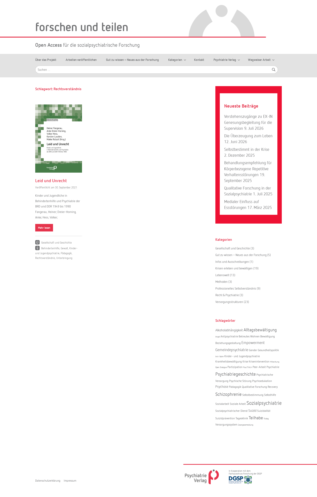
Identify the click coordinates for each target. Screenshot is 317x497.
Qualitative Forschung (254, 387)
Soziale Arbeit (238, 404)
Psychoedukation (262, 381)
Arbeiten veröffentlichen (81, 60)
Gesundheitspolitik (268, 350)
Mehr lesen (44, 227)
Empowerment (253, 342)
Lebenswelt (222, 275)
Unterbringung (64, 257)
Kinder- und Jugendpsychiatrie (242, 356)
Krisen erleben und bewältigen (234, 268)
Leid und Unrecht (51, 180)
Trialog (266, 418)
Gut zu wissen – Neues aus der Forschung (132, 60)
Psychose (221, 386)
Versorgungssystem (226, 424)
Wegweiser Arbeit (259, 60)
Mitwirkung (274, 361)
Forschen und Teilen (81, 26)
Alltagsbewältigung (260, 329)
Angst (217, 336)
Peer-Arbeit (259, 367)
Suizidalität (263, 411)
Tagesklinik (242, 418)
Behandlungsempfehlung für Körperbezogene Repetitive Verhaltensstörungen (248, 168)
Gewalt (64, 248)
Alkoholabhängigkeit (229, 330)
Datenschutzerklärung (47, 480)
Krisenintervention (259, 361)
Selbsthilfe (270, 395)
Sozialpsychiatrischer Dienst (231, 411)
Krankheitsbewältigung (228, 361)
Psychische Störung (240, 381)
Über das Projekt (45, 60)
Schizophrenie (228, 394)
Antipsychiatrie (229, 336)
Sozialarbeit (222, 404)
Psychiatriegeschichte (235, 374)
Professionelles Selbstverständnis (235, 288)
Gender (253, 350)
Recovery (273, 387)
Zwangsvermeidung (245, 425)
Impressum (70, 480)
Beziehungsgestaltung (228, 343)
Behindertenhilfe (50, 248)
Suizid (252, 410)
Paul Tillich (247, 367)
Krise (245, 361)
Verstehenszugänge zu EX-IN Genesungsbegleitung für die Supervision (248, 122)
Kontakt (199, 60)
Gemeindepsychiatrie (231, 349)
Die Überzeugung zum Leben (248, 135)
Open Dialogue (221, 367)
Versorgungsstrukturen (229, 302)
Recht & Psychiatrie (227, 295)
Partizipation (235, 367)
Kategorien (175, 60)
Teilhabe (256, 417)
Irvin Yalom (219, 356)
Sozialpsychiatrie (264, 403)
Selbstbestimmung (252, 395)
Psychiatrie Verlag (225, 60)
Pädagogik (66, 253)
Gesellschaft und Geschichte (56, 242)
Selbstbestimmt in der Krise (246, 149)
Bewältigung (267, 336)
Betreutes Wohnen (249, 336)
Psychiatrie (273, 367)
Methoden (221, 282)
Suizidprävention (225, 418)
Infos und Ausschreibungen (232, 262)
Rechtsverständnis (45, 257)
